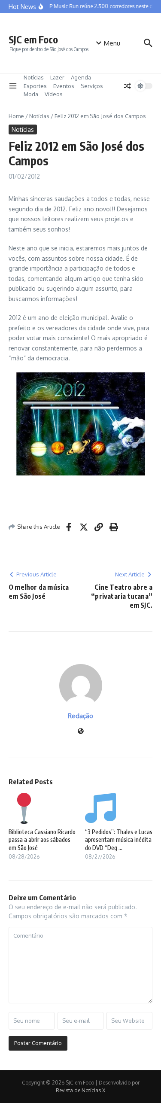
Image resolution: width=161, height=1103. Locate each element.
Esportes (35, 85)
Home (16, 116)
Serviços (92, 85)
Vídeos (54, 94)
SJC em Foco (33, 39)
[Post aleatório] (127, 85)
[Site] (81, 731)
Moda (31, 94)
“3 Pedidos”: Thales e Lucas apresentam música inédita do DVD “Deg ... (118, 839)
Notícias (34, 77)
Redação (80, 716)
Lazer (57, 77)
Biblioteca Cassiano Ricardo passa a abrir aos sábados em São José (42, 839)
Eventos (63, 85)
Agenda (81, 77)
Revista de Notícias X (80, 1090)
